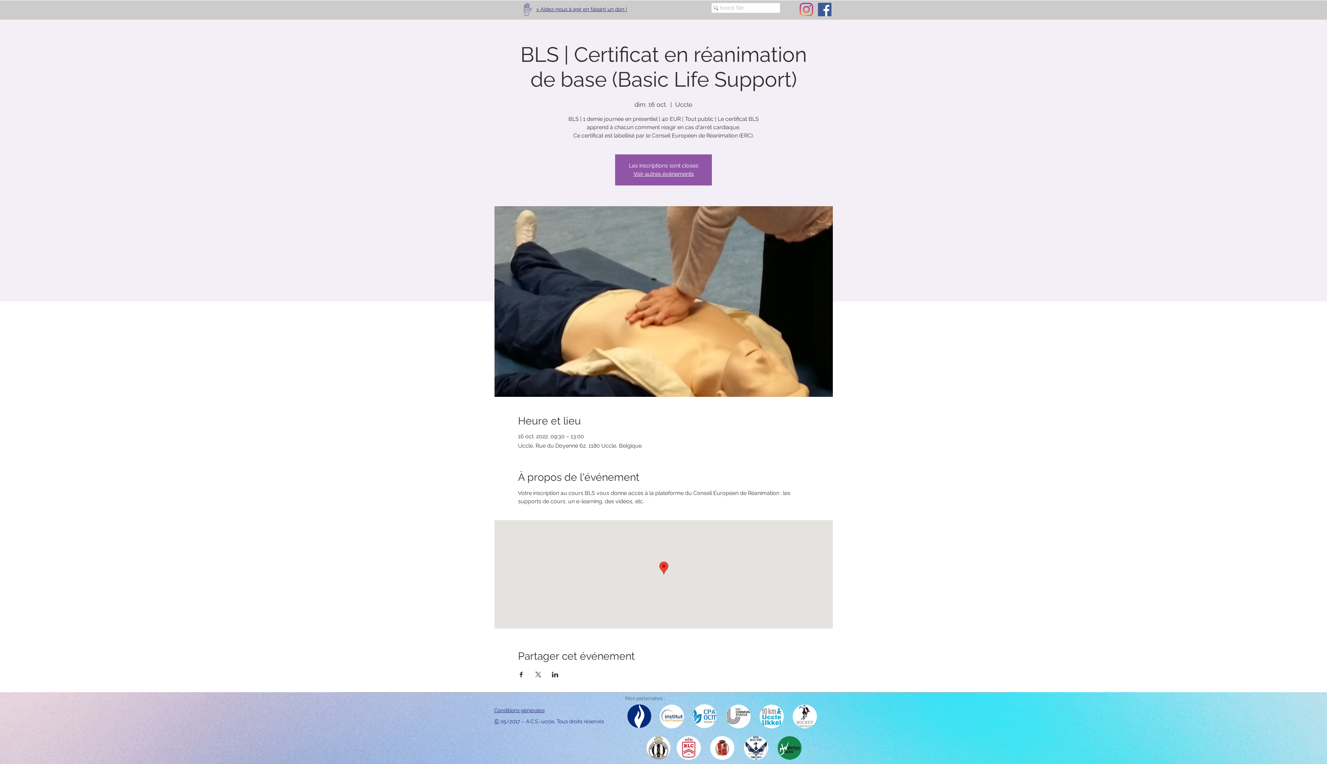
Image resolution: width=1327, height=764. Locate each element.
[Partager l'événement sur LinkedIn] (555, 674)
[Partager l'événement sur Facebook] (521, 674)
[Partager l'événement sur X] (538, 674)
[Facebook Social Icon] (824, 9)
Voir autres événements (663, 174)
